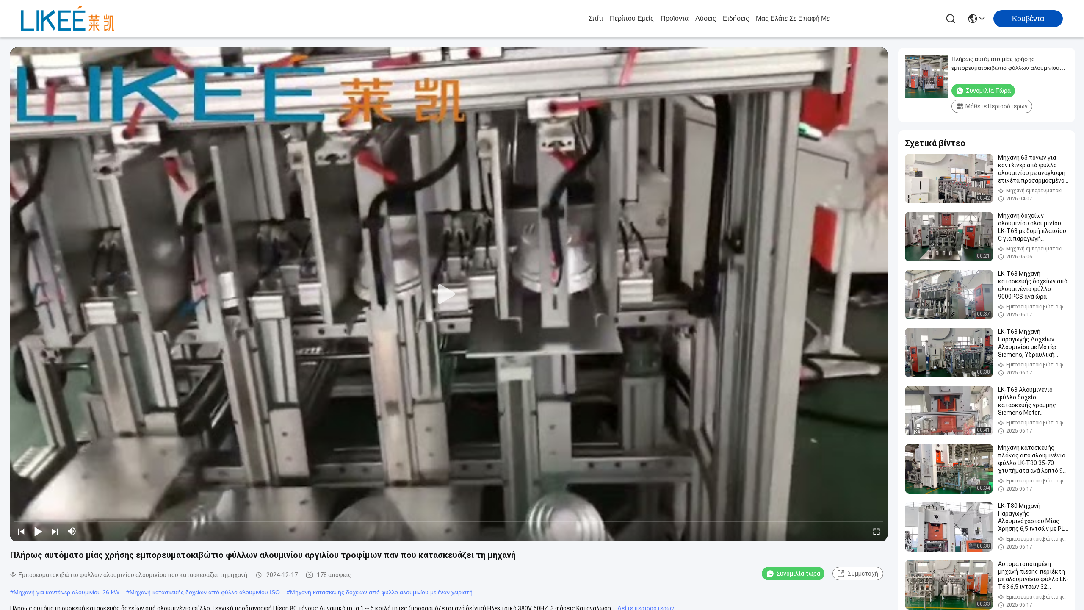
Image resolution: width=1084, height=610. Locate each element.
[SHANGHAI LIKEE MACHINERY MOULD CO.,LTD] (67, 18)
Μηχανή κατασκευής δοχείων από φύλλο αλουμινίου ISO (205, 592)
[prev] (21, 531)
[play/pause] (38, 531)
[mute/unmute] (72, 531)
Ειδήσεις (736, 18)
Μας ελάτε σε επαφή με (793, 18)
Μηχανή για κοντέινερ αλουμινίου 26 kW (66, 592)
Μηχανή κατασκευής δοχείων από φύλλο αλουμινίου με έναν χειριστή (381, 592)
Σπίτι (596, 18)
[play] (448, 294)
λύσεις (705, 18)
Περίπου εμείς (632, 18)
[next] (55, 531)
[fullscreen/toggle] (876, 531)
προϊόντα (675, 18)
